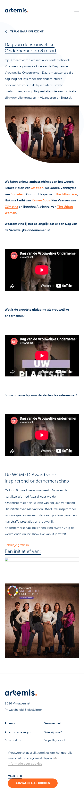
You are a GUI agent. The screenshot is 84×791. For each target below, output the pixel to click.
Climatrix (11, 206)
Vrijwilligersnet (54, 740)
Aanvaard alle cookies (33, 783)
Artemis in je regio (17, 732)
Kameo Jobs (41, 200)
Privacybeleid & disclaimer (23, 709)
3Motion (37, 188)
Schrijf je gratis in (17, 545)
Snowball (18, 194)
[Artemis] (16, 10)
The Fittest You (66, 194)
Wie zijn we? (53, 732)
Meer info (15, 776)
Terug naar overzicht (26, 31)
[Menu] (76, 11)
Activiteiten (13, 740)
